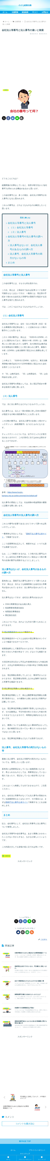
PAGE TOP (26, 1141)
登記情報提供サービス (13, 632)
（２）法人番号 (18, 232)
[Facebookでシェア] (8, 118)
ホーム (13, 1150)
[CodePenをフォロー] (23, 932)
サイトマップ (25, 1154)
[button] (22, 118)
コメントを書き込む (25, 1123)
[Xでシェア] (4, 118)
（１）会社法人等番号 (21, 227)
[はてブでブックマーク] (13, 118)
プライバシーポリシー (37, 1150)
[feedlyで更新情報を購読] (27, 932)
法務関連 (7, 856)
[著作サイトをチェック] (18, 932)
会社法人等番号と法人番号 (22, 223)
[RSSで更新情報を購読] (32, 932)
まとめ (11, 262)
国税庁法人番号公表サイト (17, 802)
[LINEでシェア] (17, 118)
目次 (22, 218)
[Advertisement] (25, 60)
